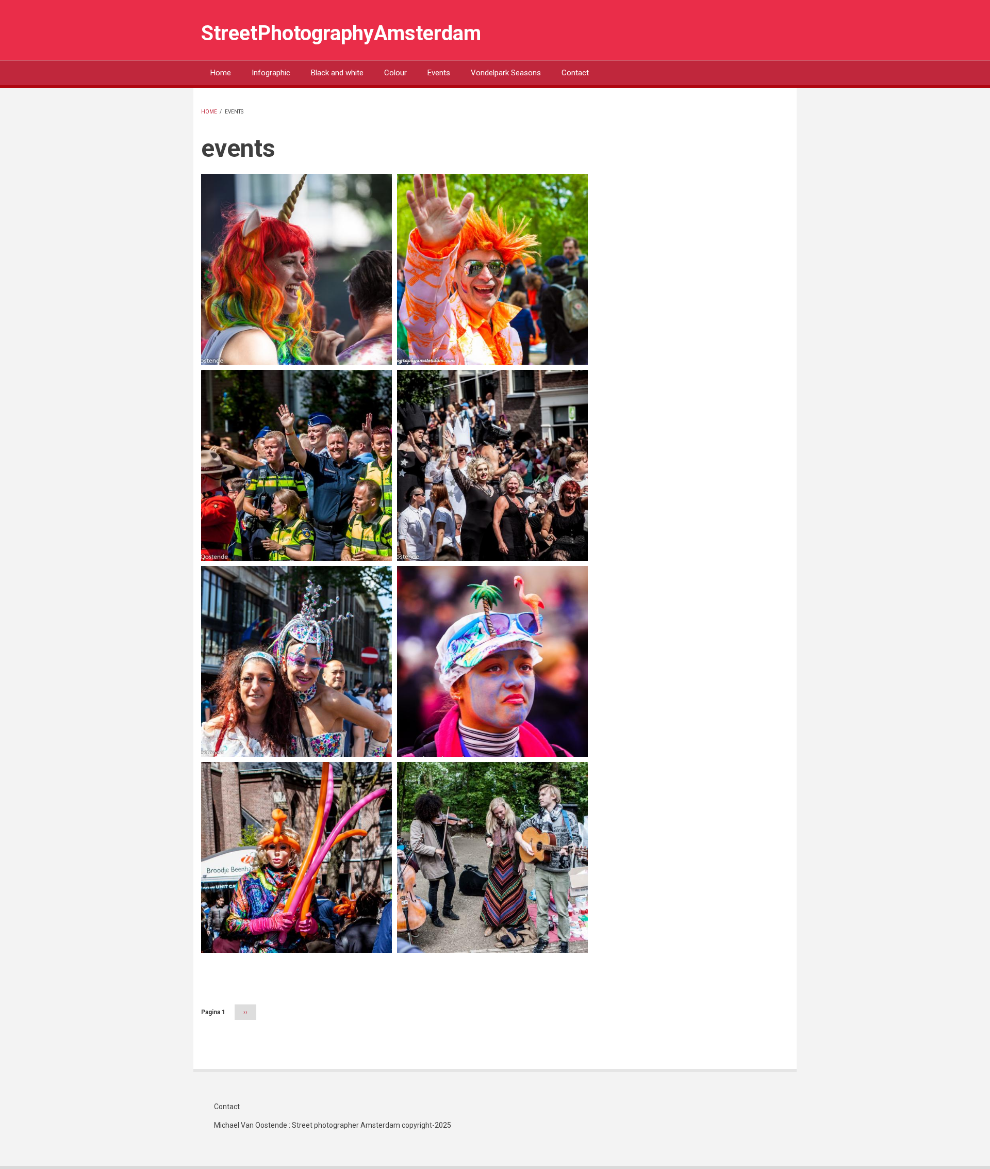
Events (438, 72)
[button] (296, 268)
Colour (395, 72)
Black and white (337, 72)
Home (220, 72)
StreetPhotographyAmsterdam (341, 33)
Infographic (271, 72)
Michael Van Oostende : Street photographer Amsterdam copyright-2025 (332, 1125)
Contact (575, 72)
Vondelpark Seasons (506, 72)
